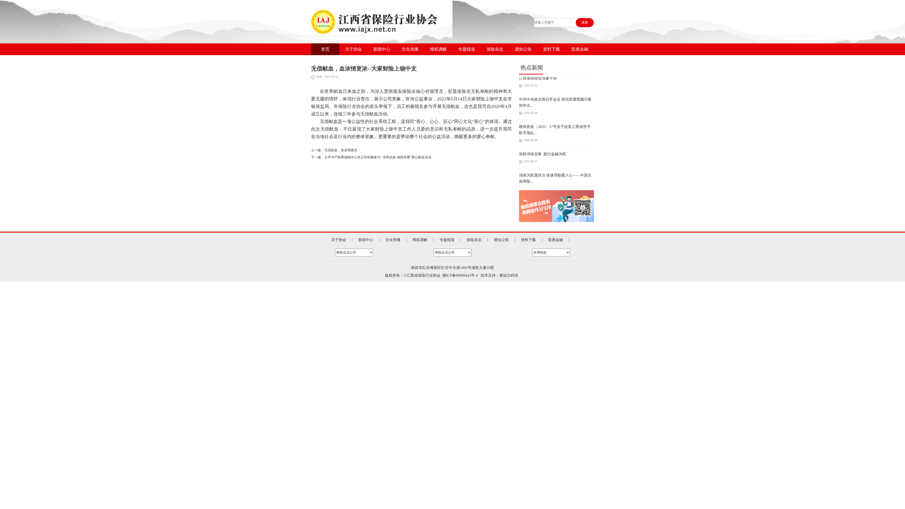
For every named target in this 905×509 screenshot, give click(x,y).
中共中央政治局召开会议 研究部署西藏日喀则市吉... (555, 88)
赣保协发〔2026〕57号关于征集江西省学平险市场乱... (555, 116)
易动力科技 (508, 275)
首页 (325, 49)
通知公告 (523, 49)
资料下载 (551, 49)
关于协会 (353, 49)
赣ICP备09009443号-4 (460, 275)
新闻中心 (381, 49)
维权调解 (438, 49)
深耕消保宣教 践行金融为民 (542, 140)
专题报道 (466, 49)
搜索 (584, 22)
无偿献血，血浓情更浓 (340, 150)
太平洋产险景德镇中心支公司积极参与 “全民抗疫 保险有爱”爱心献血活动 (377, 157)
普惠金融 (579, 49)
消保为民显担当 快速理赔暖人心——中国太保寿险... (555, 164)
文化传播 (410, 49)
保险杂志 (494, 49)
